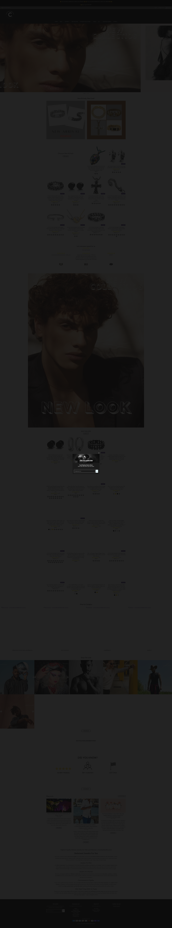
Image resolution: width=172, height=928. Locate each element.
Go (96, 471)
